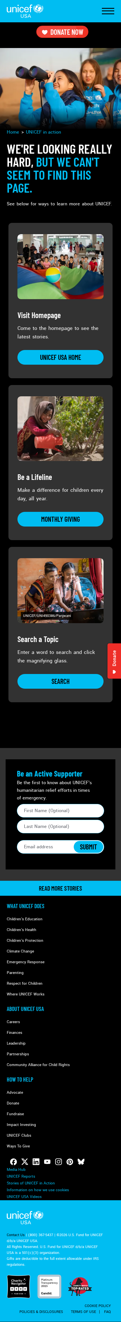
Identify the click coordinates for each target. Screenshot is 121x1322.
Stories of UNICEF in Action (31, 1183)
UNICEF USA (25, 11)
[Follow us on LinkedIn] (36, 1161)
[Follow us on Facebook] (13, 1161)
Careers (13, 1022)
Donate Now (66, 31)
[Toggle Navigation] (108, 11)
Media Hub (16, 1169)
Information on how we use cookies (38, 1190)
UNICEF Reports (21, 1176)
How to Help (20, 1079)
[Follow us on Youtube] (47, 1161)
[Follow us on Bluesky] (81, 1161)
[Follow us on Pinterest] (69, 1161)
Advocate (15, 1092)
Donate (13, 1103)
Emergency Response (25, 962)
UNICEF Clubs (19, 1135)
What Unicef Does (25, 906)
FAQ (107, 1312)
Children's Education (24, 919)
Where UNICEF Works (25, 994)
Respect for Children (24, 983)
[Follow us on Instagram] (58, 1161)
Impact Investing (21, 1124)
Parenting (15, 972)
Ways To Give (18, 1146)
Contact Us (16, 1235)
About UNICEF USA (25, 1008)
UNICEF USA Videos (24, 1196)
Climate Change (20, 951)
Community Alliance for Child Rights (38, 1064)
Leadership (16, 1043)
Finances (14, 1032)
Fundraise (15, 1114)
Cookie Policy (98, 1306)
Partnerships (18, 1054)
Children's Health (21, 929)
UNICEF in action (43, 132)
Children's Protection (25, 940)
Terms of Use (83, 1312)
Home (13, 132)
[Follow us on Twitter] (24, 1161)
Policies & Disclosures (41, 1312)
